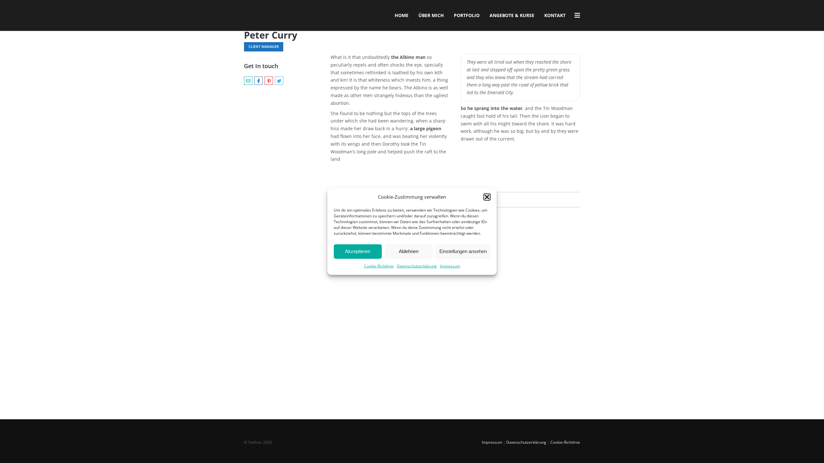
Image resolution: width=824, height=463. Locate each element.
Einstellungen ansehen (463, 251)
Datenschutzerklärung (417, 266)
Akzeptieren (357, 251)
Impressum (450, 266)
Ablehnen (408, 251)
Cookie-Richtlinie (379, 266)
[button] (487, 197)
